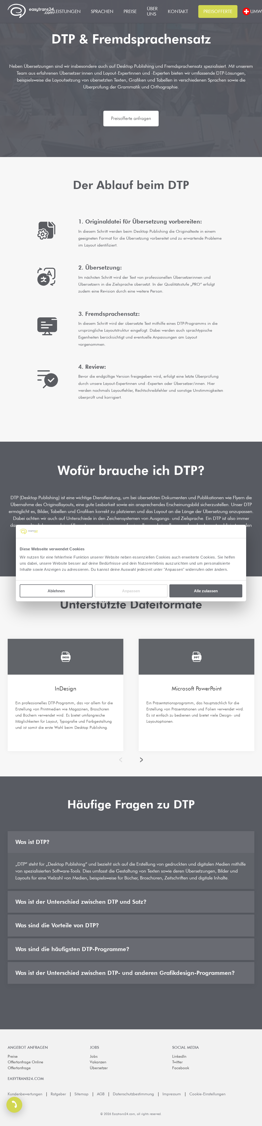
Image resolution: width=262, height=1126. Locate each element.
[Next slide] (140, 759)
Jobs (93, 1056)
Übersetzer (99, 1068)
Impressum (171, 1094)
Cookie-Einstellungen (207, 1094)
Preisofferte (217, 11)
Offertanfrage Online (25, 1062)
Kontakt (178, 11)
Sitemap (81, 1094)
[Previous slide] (122, 759)
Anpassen (131, 590)
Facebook (180, 1068)
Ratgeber (58, 1094)
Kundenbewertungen (25, 1094)
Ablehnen (56, 590)
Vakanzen (98, 1062)
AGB (100, 1094)
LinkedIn (179, 1056)
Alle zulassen (206, 590)
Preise (13, 1056)
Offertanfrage (19, 1068)
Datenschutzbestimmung (133, 1094)
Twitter (177, 1062)
